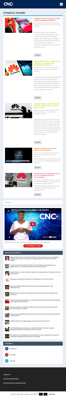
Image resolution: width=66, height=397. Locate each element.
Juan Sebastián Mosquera (48, 23)
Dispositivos (43, 24)
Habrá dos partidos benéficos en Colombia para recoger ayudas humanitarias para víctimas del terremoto (35, 300)
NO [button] (45, 394)
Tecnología (57, 24)
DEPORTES (39, 181)
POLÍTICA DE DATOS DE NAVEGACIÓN (14, 383)
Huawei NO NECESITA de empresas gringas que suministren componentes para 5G (47, 63)
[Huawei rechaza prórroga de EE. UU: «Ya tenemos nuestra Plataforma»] (18, 180)
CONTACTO (6, 375)
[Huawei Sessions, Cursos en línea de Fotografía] (18, 155)
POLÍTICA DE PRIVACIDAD (11, 379)
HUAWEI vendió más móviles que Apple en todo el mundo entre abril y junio (47, 106)
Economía (46, 112)
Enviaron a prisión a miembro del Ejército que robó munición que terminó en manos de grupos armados (34, 307)
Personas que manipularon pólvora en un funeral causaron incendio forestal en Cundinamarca (35, 314)
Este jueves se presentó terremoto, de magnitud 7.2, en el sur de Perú (32, 279)
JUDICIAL (51, 181)
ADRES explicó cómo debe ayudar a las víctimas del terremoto (30, 321)
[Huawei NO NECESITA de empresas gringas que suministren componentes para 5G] (18, 68)
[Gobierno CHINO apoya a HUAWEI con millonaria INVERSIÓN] (18, 25)
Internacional (50, 24)
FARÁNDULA (52, 112)
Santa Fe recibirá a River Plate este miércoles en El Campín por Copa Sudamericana (31, 286)
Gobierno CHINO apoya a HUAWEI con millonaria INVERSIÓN (47, 19)
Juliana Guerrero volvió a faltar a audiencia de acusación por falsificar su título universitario (35, 273)
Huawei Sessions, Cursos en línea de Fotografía (45, 149)
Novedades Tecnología (43, 154)
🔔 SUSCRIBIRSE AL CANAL (33, 245)
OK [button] (41, 394)
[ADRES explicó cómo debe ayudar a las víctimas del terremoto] (7, 322)
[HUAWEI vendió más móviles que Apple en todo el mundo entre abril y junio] (18, 110)
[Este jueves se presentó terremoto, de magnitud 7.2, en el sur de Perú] (7, 280)
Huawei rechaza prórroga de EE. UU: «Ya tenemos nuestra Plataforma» (47, 175)
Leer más (37, 55)
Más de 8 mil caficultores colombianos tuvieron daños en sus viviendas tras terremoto (34, 293)
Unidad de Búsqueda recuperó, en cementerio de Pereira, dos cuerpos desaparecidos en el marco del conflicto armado (32, 328)
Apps (38, 24)
